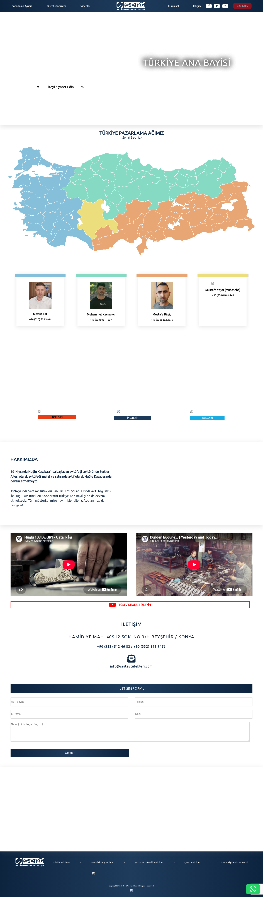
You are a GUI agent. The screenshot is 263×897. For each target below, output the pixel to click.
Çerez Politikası (192, 862)
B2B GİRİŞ (242, 5)
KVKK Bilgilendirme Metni (234, 862)
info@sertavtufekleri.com (131, 666)
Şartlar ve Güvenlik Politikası (149, 862)
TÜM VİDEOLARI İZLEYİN (134, 604)
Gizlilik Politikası (61, 862)
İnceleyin (131, 376)
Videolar (85, 6)
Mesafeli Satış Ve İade (102, 862)
